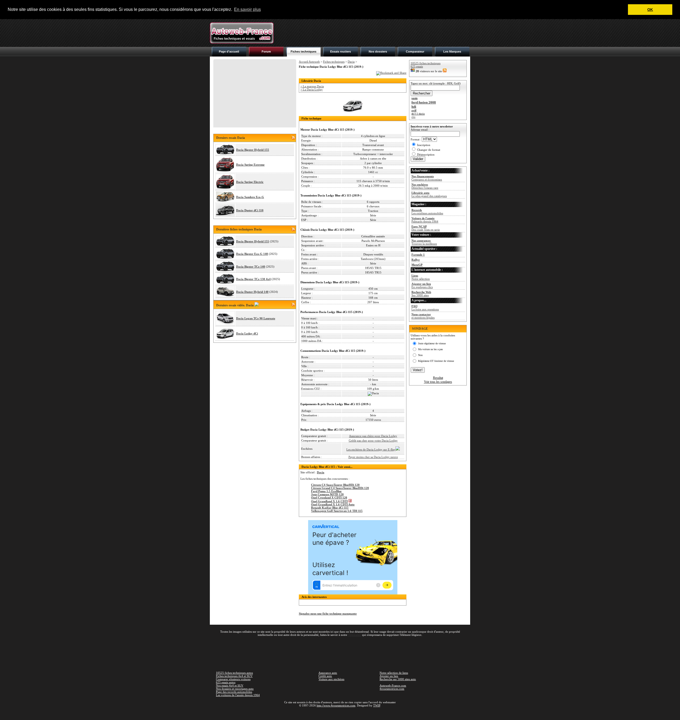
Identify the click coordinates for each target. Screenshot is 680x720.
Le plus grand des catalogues (429, 194)
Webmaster (354, 634)
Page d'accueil (229, 51)
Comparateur (415, 51)
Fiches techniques (303, 51)
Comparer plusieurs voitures (233, 679)
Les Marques (452, 51)
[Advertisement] (373, 33)
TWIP (376, 705)
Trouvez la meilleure (424, 242)
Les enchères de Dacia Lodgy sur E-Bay (371, 449)
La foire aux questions (425, 308)
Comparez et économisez (426, 178)
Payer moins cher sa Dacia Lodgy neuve (373, 456)
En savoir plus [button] (247, 9)
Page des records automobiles (234, 691)
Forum (266, 51)
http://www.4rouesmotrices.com (336, 705)
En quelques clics (422, 285)
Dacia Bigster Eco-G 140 (252, 253)
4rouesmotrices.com (392, 688)
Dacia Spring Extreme (250, 164)
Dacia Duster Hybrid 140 (252, 291)
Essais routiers (340, 51)
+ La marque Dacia (312, 86)
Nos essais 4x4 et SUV (229, 685)
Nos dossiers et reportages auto (235, 688)
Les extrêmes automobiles (427, 211)
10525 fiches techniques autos (234, 672)
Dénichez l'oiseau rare (424, 186)
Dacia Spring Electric (250, 181)
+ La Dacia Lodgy (311, 89)
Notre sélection (420, 277)
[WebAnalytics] (340, 713)
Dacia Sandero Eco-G (250, 197)
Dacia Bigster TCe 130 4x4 (253, 279)
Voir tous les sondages (438, 382)
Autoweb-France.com (393, 685)
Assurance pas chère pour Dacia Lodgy (373, 436)
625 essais (417, 66)
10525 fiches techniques (425, 63)
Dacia (351, 61)
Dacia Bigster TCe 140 (250, 266)
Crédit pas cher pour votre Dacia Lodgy (373, 440)
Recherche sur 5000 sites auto (398, 679)
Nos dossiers (378, 51)
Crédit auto (325, 676)
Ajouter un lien (389, 676)
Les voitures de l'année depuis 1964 (238, 695)
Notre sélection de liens (394, 672)
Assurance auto (327, 672)
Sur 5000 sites (421, 293)
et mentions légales (423, 316)
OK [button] (650, 9)
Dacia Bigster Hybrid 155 (252, 149)
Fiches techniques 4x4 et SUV (234, 676)
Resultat (438, 378)
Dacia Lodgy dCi (247, 333)
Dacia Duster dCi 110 (250, 210)
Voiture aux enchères (331, 679)
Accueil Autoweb (309, 61)
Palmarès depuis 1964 (424, 220)
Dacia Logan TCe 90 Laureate (255, 318)
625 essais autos (225, 682)
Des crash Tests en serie (425, 228)
